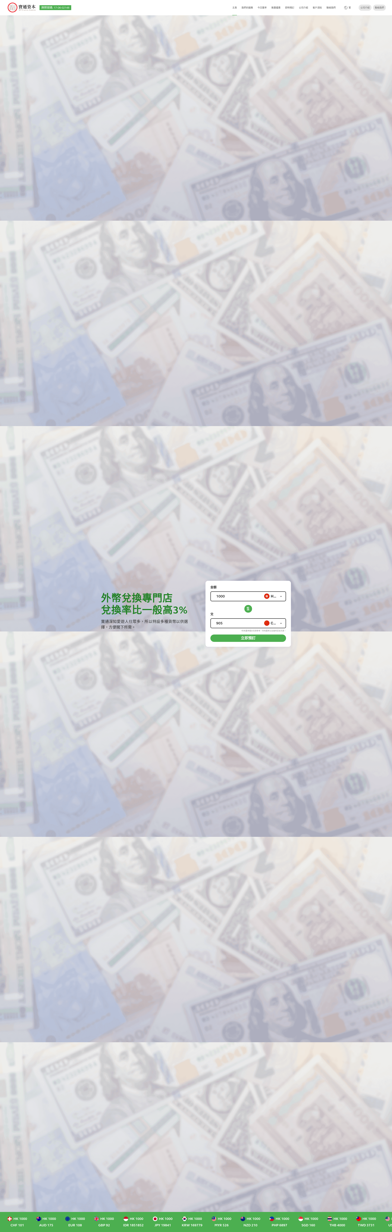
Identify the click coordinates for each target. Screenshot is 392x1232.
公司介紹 (303, 7)
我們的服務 (247, 7)
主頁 (234, 7)
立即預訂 (248, 638)
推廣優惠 (276, 7)
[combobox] (275, 596)
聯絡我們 (331, 7)
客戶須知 (317, 7)
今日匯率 (262, 7)
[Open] (281, 596)
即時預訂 (289, 7)
